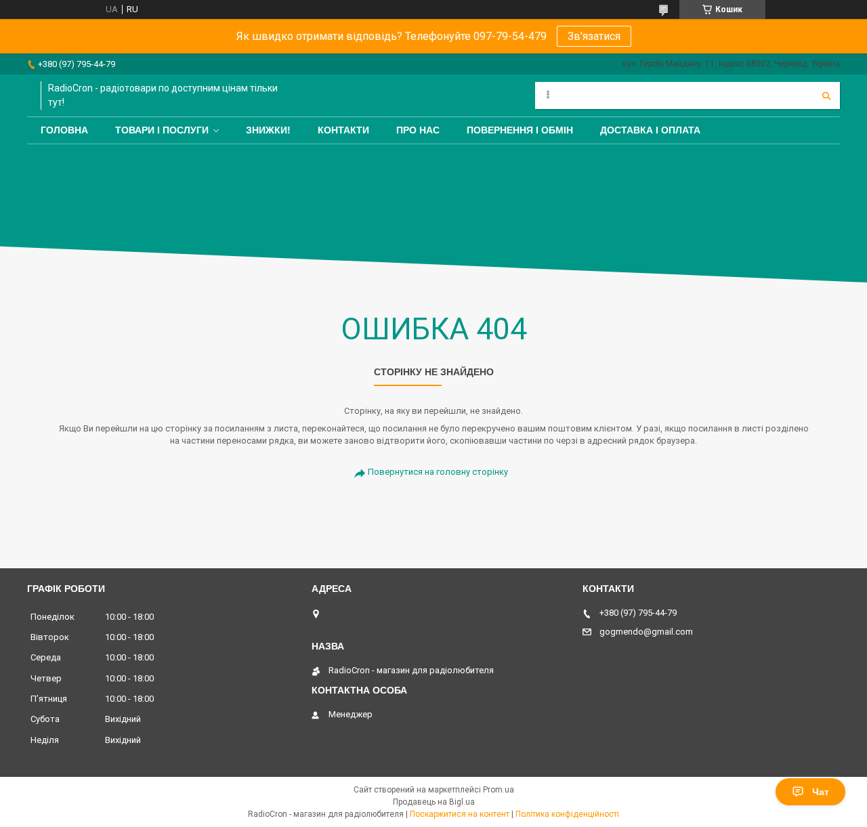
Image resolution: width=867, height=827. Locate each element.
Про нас (418, 130)
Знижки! (268, 130)
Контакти (343, 130)
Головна (64, 130)
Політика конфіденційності (567, 814)
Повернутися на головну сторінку (438, 472)
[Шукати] (826, 95)
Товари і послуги (162, 130)
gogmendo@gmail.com (646, 632)
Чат (820, 791)
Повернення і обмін (520, 130)
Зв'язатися (594, 36)
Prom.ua (498, 789)
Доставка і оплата (650, 130)
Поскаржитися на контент (459, 814)
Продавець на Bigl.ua (434, 802)
